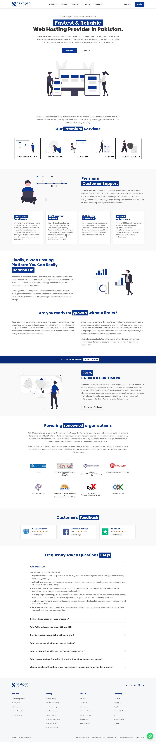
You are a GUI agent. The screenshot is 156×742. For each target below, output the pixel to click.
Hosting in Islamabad (53, 719)
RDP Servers (84, 707)
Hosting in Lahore (51, 723)
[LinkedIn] (135, 685)
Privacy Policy (96, 738)
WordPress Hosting (52, 703)
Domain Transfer (17, 711)
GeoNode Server (85, 715)
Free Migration (85, 723)
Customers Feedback (93, 407)
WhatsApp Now (91, 359)
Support (97, 4)
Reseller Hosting (51, 707)
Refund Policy (140, 738)
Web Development (52, 711)
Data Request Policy (109, 738)
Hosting (64, 4)
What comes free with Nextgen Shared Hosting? (52, 643)
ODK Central (84, 719)
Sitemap (117, 723)
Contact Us (117, 703)
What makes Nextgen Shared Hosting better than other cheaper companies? (66, 659)
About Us (86, 51)
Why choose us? (37, 567)
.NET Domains (16, 707)
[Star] (143, 685)
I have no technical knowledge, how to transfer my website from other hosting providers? (71, 667)
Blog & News (118, 707)
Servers (75, 4)
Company (86, 4)
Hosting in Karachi (52, 727)
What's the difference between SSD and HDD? (51, 627)
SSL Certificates (51, 715)
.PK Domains (16, 703)
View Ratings (76, 535)
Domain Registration (19, 699)
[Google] (131, 685)
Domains (53, 4)
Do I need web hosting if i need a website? (49, 619)
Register (127, 4)
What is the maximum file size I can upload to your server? (57, 651)
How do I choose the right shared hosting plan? (52, 635)
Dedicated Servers (86, 711)
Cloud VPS (83, 699)
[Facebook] (127, 685)
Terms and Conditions (82, 738)
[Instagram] (139, 685)
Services (69, 51)
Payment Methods (120, 711)
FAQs (115, 715)
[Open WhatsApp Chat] (150, 736)
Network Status (119, 719)
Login (139, 4)
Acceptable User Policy (126, 738)
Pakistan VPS (84, 703)
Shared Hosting (51, 699)
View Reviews (37, 535)
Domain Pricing (17, 715)
